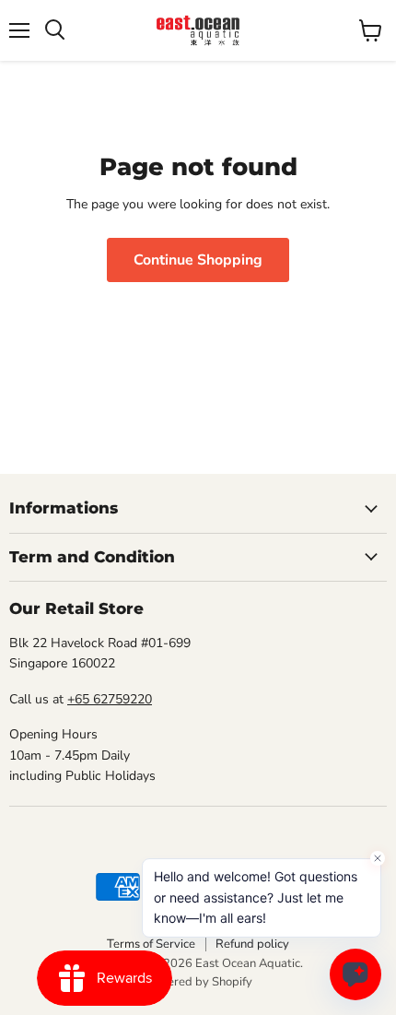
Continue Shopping (198, 260)
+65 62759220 (109, 699)
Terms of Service (151, 944)
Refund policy (252, 944)
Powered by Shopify (198, 982)
